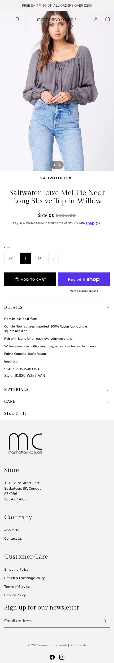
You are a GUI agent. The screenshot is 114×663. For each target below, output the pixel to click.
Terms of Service (17, 586)
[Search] (17, 19)
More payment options (84, 291)
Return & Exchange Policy (24, 578)
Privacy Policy (15, 595)
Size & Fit (15, 413)
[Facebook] (52, 657)
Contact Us (13, 538)
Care (10, 402)
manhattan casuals (53, 645)
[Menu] (6, 19)
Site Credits (78, 645)
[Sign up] (104, 620)
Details (13, 308)
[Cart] (107, 19)
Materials (16, 390)
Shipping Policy (16, 569)
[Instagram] (62, 657)
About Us (11, 530)
